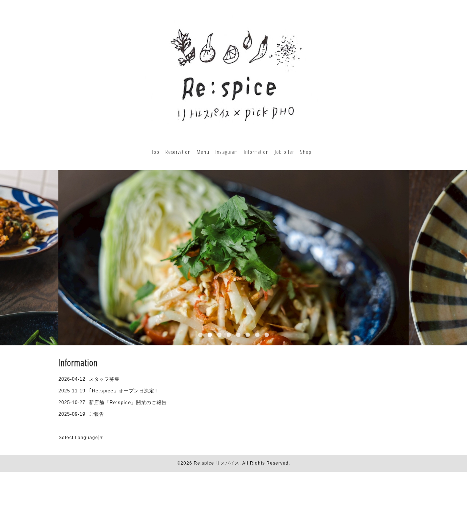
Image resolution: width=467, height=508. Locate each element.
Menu (203, 151)
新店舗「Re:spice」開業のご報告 (128, 402)
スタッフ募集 (104, 379)
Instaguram (226, 151)
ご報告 (96, 414)
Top (155, 151)
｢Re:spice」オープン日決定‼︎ (123, 390)
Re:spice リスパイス (216, 463)
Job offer (284, 151)
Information (256, 151)
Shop (306, 151)
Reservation (178, 151)
